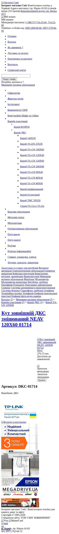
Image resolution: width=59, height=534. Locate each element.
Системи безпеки (10, 290)
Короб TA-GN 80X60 (31, 183)
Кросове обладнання (19, 211)
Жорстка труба (15, 98)
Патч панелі (14, 240)
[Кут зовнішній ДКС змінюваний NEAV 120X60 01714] (47, 348)
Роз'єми (12, 245)
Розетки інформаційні (19, 251)
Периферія (7, 285)
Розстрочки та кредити (20, 58)
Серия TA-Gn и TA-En (32, 206)
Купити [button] (41, 380)
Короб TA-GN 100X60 (32, 149)
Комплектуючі (31, 276)
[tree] (29, 176)
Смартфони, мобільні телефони (37, 290)
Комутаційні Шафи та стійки (23, 115)
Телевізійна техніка (11, 293)
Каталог (12, 42)
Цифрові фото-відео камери (26, 296)
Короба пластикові (18, 121)
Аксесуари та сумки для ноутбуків (19, 268)
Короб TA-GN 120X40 (32, 155)
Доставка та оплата (18, 53)
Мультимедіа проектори (14, 282)
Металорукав (15, 223)
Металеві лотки (16, 217)
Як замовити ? (15, 47)
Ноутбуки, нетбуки (38, 282)
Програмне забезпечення (38, 285)
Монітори (29, 279)
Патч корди (14, 234)
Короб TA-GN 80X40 (31, 177)
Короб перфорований (31, 189)
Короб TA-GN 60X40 (31, 172)
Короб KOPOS (22, 127)
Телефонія (28, 293)
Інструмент (14, 104)
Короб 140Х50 (28, 138)
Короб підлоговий (30, 194)
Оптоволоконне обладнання (23, 228)
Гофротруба (14, 93)
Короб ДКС (20, 132)
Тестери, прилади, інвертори (23, 262)
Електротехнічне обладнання (28, 270)
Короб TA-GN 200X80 (32, 166)
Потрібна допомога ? (12, 82)
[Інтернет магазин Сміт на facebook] (3, 524)
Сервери (5, 287)
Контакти (13, 64)
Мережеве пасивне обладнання (18, 85)
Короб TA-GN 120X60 (32, 161)
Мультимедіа (42, 279)
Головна (12, 36)
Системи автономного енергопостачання (33, 287)
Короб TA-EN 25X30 (31, 144)
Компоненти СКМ (17, 110)
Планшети (18, 285)
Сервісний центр (17, 70)
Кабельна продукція (23, 273)
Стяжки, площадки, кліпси (22, 257)
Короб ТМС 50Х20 (30, 200)
